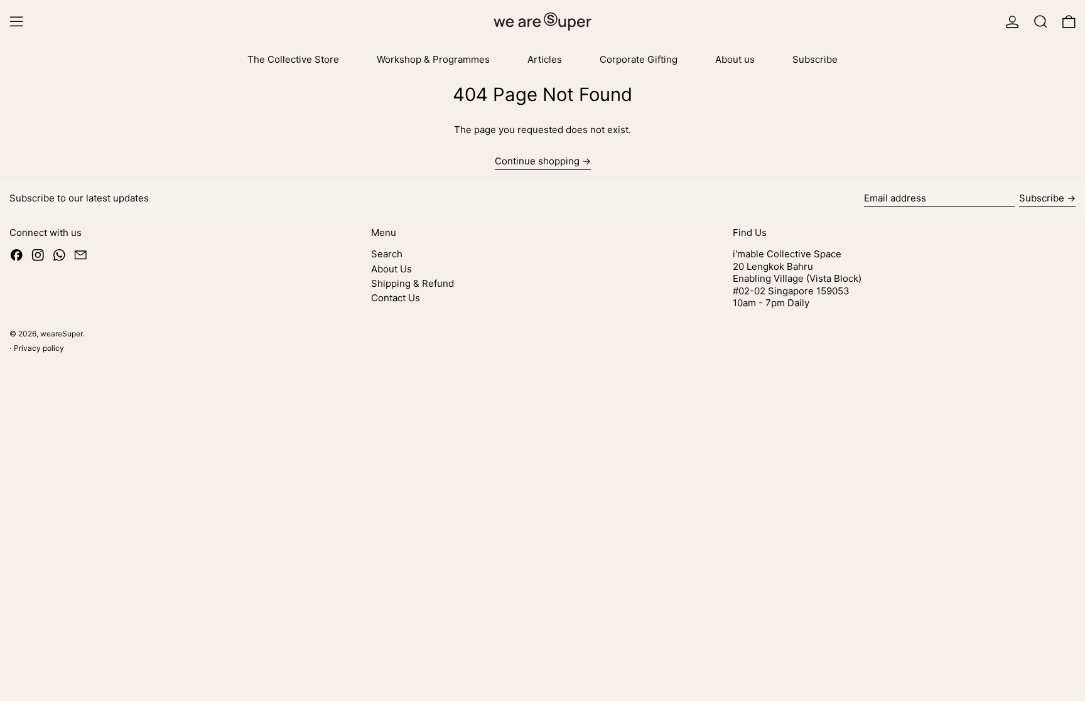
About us (735, 59)
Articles (544, 59)
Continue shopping (537, 161)
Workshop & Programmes (433, 59)
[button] (1041, 22)
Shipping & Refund (412, 283)
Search (386, 254)
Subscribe (815, 59)
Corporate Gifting (638, 59)
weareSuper (61, 333)
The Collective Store (293, 59)
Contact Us (395, 298)
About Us (391, 269)
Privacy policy (39, 348)
